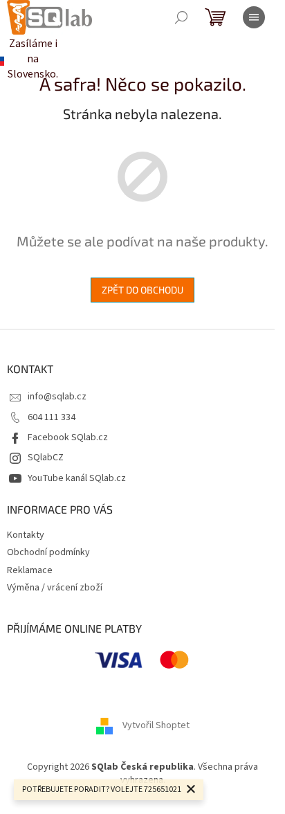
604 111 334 (51, 417)
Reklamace (30, 570)
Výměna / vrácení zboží (54, 588)
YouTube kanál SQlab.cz (77, 478)
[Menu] (254, 17)
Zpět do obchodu (142, 290)
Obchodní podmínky (48, 552)
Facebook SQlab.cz (68, 437)
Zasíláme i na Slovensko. (21, 59)
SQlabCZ (46, 457)
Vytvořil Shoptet (156, 725)
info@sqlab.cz (57, 397)
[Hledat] (181, 17)
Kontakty (25, 535)
